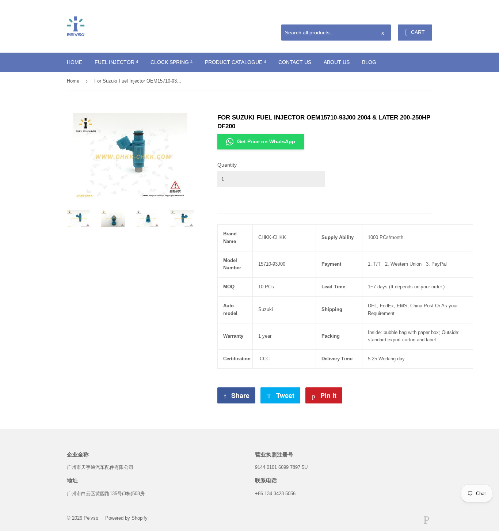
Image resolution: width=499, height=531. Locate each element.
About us (337, 62)
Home (74, 62)
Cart (417, 32)
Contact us (294, 62)
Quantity (227, 165)
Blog (369, 62)
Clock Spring (170, 62)
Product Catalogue (234, 62)
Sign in (380, 16)
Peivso (91, 518)
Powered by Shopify (126, 518)
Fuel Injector (115, 62)
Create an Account (414, 16)
